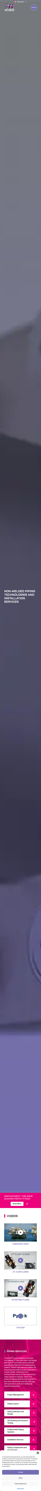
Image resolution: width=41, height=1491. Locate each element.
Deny (20, 1478)
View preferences (20, 1484)
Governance (20, 1488)
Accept (20, 1472)
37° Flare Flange (21, 1272)
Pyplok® (21, 1327)
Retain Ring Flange (20, 1299)
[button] (38, 1453)
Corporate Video (21, 1244)
